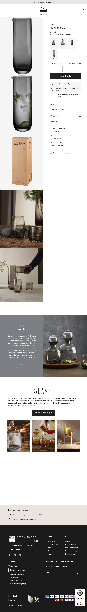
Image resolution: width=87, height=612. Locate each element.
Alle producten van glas (43, 413)
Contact (68, 541)
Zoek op (58, 97)
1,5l (63, 47)
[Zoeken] (78, 11)
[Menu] (3, 10)
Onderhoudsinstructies (61, 153)
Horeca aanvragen (72, 551)
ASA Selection (18, 605)
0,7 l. (71, 47)
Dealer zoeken (70, 544)
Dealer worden (70, 554)
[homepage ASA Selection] (43, 11)
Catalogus (51, 551)
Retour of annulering (17, 570)
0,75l (53, 47)
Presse (50, 554)
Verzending (12, 566)
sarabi (52, 24)
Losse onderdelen (71, 548)
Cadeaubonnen (53, 544)
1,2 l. (54, 58)
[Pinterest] (20, 555)
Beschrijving (57, 105)
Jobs (49, 548)
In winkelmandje (65, 76)
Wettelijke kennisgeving (17, 584)
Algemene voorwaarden (17, 580)
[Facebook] (9, 555)
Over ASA (51, 541)
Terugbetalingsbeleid (16, 574)
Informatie (57, 116)
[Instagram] (15, 555)
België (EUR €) (12, 596)
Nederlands (11, 600)
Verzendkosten (70, 34)
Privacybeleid (13, 577)
